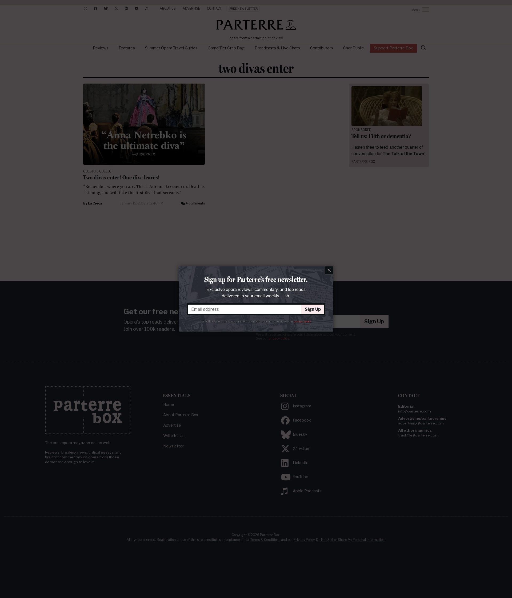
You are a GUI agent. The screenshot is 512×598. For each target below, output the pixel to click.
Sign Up (313, 309)
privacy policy (302, 321)
